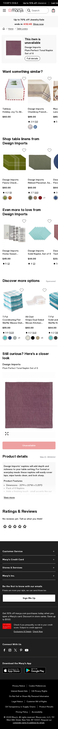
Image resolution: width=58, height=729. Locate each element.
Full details (32, 58)
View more (9, 497)
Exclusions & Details (22, 631)
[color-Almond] (28, 338)
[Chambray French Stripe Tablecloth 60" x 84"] (40, 90)
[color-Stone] (35, 198)
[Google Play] (35, 670)
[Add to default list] (24, 78)
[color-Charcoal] (56, 338)
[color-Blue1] (35, 127)
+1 (44, 198)
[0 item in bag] (53, 10)
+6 (42, 338)
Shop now (38, 24)
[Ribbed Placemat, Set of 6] (40, 162)
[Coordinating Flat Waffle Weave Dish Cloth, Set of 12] (13, 301)
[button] (29, 405)
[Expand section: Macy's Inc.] (29, 576)
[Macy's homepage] (3, 28)
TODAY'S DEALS (10, 3)
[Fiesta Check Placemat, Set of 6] (14, 162)
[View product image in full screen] (7, 433)
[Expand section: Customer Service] (29, 551)
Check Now (38, 631)
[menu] (4, 10)
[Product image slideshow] (29, 405)
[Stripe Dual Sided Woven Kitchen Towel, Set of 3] (36, 301)
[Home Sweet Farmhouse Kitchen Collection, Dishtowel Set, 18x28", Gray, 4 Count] (14, 233)
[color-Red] (40, 198)
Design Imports (33, 47)
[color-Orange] (10, 198)
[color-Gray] (15, 338)
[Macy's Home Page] (15, 10)
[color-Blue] (30, 127)
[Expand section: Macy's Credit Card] (29, 559)
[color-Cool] (10, 338)
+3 (19, 338)
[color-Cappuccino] (38, 338)
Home (10, 29)
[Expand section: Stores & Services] (29, 568)
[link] (14, 112)
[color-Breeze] (5, 338)
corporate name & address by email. (29, 723)
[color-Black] (33, 338)
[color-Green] (5, 198)
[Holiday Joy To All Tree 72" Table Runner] (14, 90)
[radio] (30, 126)
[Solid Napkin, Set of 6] (40, 233)
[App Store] (11, 670)
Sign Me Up (29, 598)
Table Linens (22, 29)
